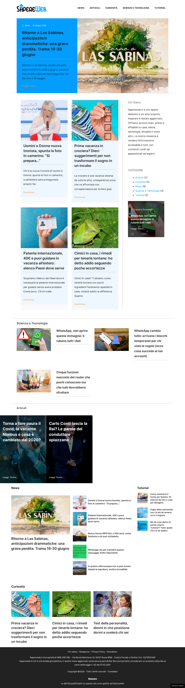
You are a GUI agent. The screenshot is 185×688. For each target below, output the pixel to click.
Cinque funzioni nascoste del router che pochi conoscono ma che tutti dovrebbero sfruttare (73, 382)
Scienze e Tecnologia (136, 8)
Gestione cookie (178, 686)
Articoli (95, 8)
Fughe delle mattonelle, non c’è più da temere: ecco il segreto (161, 512)
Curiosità (140, 181)
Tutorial (160, 8)
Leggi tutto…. (30, 86)
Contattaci (113, 671)
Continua (28, 192)
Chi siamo (72, 651)
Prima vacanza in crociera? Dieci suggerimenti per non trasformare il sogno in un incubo (93, 156)
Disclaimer (112, 651)
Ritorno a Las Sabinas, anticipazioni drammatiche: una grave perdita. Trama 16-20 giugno (45, 43)
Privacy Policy (98, 651)
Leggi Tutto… (10, 477)
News (81, 8)
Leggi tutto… (138, 228)
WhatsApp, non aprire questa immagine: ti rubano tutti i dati (72, 336)
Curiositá (111, 8)
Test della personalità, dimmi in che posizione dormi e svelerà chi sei (111, 627)
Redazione (84, 651)
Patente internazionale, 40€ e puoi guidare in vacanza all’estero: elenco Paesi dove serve (109, 518)
